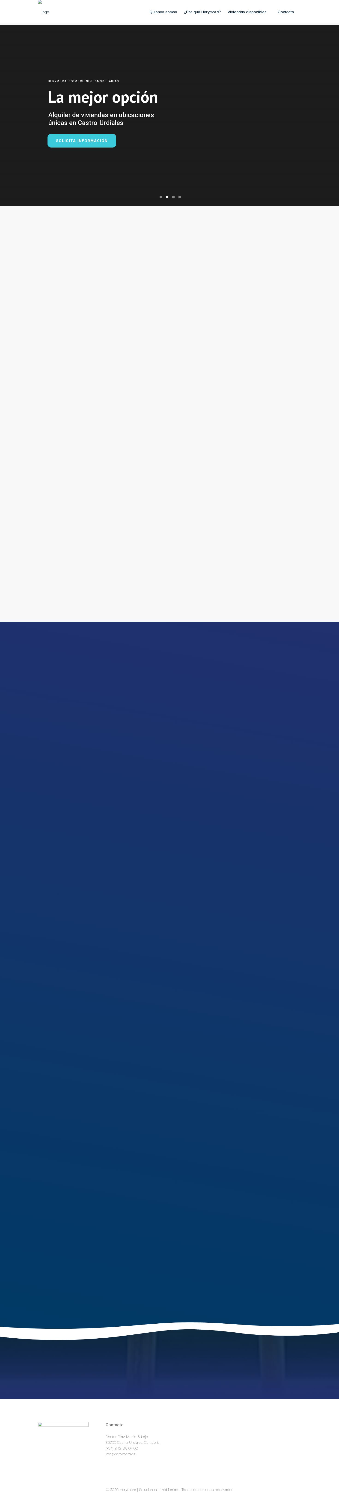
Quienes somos (163, 11)
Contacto (286, 11)
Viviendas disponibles (247, 11)
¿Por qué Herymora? (202, 11)
